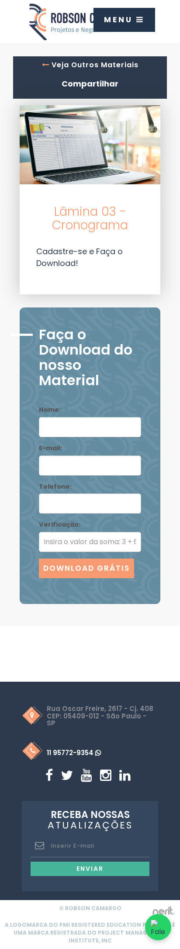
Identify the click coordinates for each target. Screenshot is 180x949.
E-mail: (50, 448)
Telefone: (55, 486)
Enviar (90, 868)
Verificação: (59, 524)
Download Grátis (86, 568)
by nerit (163, 910)
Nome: (50, 409)
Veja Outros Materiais (93, 65)
